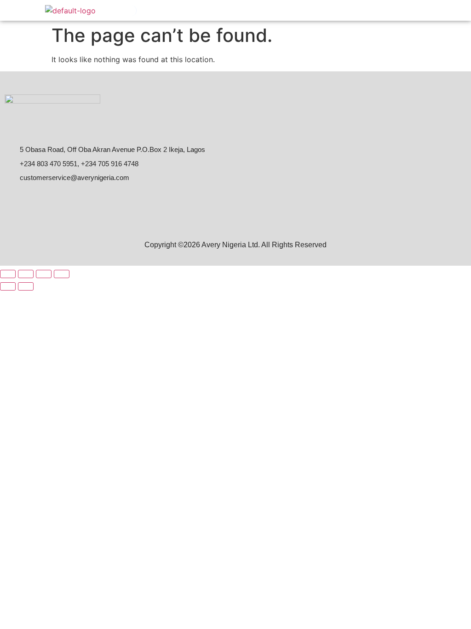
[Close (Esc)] (61, 274)
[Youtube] (96, 202)
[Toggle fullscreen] (26, 274)
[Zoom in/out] (8, 274)
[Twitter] (75, 202)
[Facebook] (15, 202)
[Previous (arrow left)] (8, 286)
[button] (423, 10)
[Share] (44, 274)
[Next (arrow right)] (26, 286)
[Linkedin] (35, 202)
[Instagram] (55, 202)
